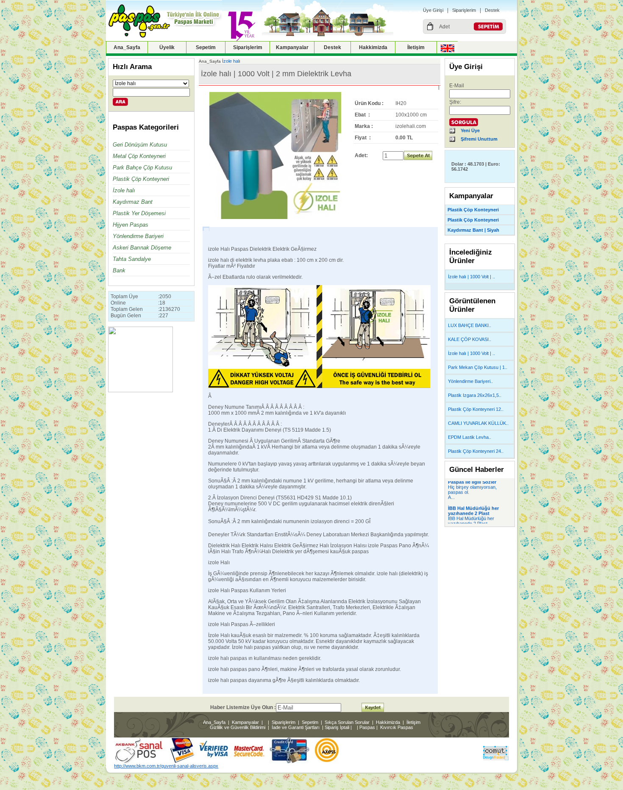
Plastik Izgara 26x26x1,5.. (474, 395)
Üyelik (167, 47)
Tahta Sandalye (132, 259)
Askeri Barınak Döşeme (142, 247)
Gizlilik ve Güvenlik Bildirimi (237, 727)
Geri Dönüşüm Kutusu (140, 144)
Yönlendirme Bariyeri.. (470, 381)
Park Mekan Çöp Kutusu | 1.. (477, 367)
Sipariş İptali (337, 727)
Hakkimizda (373, 47)
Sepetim (206, 47)
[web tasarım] (496, 758)
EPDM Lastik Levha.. (469, 437)
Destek (492, 10)
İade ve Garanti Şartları (296, 727)
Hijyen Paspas (130, 225)
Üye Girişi (433, 10)
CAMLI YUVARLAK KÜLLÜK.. (478, 423)
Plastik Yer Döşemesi (139, 213)
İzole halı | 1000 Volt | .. (471, 276)
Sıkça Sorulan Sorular (347, 722)
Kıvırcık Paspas (396, 727)
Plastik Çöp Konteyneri (141, 179)
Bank (119, 270)
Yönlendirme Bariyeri (138, 236)
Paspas (367, 727)
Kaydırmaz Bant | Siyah (473, 230)
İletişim (416, 47)
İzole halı (124, 190)
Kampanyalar (292, 47)
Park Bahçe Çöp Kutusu (142, 167)
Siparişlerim (464, 10)
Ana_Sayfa (127, 47)
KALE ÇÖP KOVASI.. (469, 339)
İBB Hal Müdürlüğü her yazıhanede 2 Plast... (471, 517)
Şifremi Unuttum (479, 138)
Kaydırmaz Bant (133, 202)
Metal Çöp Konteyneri (139, 156)
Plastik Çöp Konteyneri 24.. (475, 451)
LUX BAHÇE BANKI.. (469, 325)
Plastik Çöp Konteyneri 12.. (475, 409)
